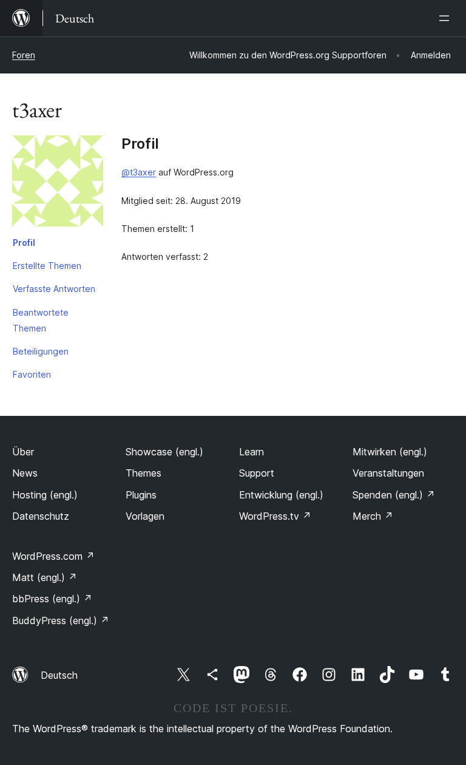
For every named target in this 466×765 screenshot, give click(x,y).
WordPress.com (53, 556)
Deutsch (59, 675)
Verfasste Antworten (54, 289)
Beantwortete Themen (41, 320)
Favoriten (32, 374)
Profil (24, 242)
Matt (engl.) (44, 577)
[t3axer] (57, 183)
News (25, 473)
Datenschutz (40, 516)
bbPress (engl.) (52, 599)
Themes (143, 473)
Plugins (141, 495)
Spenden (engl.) (394, 495)
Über (23, 452)
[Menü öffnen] (446, 18)
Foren (23, 55)
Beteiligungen (41, 351)
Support (256, 473)
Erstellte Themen (47, 265)
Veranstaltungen (388, 473)
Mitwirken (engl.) (390, 452)
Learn (251, 452)
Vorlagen (145, 516)
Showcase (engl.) (164, 452)
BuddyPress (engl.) (60, 620)
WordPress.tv (275, 516)
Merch (373, 516)
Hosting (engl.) (45, 495)
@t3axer (138, 172)
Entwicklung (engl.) (281, 495)
